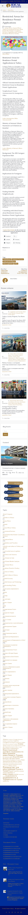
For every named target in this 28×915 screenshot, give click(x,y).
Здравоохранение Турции (9, 626)
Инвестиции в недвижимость (11, 748)
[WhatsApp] (18, 912)
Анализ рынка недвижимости (14, 357)
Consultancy (6, 259)
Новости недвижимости (9, 671)
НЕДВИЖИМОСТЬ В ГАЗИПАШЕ (11, 858)
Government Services (13, 29)
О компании (6, 678)
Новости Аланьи (16, 359)
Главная (4, 10)
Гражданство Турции (8, 612)
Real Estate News (17, 404)
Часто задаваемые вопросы (10, 724)
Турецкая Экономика (8, 708)
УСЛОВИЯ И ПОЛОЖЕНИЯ (10, 837)
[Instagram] (12, 912)
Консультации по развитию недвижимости (10, 645)
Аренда (5, 592)
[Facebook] (6, 912)
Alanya (5, 739)
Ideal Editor (5, 54)
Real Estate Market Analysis (17, 312)
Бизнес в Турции (7, 602)
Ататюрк (5, 595)
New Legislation (8, 263)
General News (10, 741)
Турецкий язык (7, 712)
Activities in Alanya (8, 517)
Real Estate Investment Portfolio (10, 744)
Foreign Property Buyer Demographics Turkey (9, 407)
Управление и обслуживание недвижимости (10, 719)
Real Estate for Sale (8, 558)
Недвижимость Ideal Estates (11, 656)
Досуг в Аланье (7, 619)
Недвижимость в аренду (15, 760)
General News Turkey (9, 528)
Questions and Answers (10, 554)
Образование (6, 682)
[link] (14, 456)
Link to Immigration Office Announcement (10, 119)
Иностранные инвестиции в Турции (13, 754)
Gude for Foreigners (9, 261)
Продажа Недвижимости (13, 764)
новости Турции (16, 779)
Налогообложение (6, 760)
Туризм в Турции (7, 715)
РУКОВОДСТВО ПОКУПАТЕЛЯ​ (11, 827)
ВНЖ (4, 606)
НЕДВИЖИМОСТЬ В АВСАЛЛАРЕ (11, 848)
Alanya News (10, 10)
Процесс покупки (7, 690)
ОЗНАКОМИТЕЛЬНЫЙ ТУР (10, 831)
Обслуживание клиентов (13, 763)
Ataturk (5, 524)
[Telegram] (21, 912)
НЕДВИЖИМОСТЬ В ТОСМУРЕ (11, 852)
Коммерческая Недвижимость (11, 636)
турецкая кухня (6, 781)
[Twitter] (9, 912)
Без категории (6, 599)
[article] (14, 461)
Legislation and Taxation (15, 32)
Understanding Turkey (9, 585)
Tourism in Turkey (8, 571)
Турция (11, 771)
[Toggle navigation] (26, 2)
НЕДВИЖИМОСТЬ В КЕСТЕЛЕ (11, 850)
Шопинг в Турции (8, 727)
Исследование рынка (8, 757)
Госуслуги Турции (14, 745)
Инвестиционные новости (10, 633)
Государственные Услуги (9, 609)
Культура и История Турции (10, 653)
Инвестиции (6, 630)
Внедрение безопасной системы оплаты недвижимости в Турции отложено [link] (15, 892)
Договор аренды (21, 745)
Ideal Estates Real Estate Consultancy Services (12, 31)
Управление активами (18, 771)
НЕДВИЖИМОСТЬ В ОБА (9, 854)
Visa (16, 263)
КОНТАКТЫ (6, 823)
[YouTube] (15, 912)
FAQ (4, 829)
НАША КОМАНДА (8, 833)
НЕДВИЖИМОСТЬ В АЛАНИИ (11, 846)
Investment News (8, 539)
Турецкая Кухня (7, 702)
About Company (7, 514)
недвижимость (11, 776)
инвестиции (8, 774)
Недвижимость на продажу (10, 660)
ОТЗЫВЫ (5, 835)
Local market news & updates (11, 551)
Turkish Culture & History (10, 575)
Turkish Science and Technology (12, 582)
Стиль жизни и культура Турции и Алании (12, 697)
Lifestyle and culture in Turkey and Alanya (13, 547)
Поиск (5, 434)
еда (14, 772)
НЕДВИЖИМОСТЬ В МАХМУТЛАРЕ (12, 856)
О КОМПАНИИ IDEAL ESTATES (11, 825)
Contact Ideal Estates (8, 230)
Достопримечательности (9, 616)
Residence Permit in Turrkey (10, 33)
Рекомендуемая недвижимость (11, 693)
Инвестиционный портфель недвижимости (13, 751)
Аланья (20, 744)
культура (15, 774)
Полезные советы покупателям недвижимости (11, 686)
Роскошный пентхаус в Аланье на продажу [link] (13, 468)
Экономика (10, 772)
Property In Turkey (20, 742)
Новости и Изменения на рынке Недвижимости (17, 360)
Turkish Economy (8, 578)
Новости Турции (7, 675)
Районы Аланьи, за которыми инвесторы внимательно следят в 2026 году (14, 364)
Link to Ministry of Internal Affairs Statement (12, 149)
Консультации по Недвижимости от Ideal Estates (14, 640)
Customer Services (17, 259)
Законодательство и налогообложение (13, 623)
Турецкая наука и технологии (11, 705)
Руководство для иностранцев (11, 768)
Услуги (5, 772)
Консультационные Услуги (10, 650)
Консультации (18, 757)
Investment (12, 742)
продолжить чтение (6, 325)
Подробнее (5, 813)
